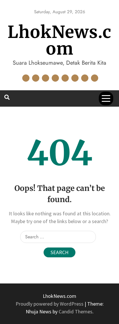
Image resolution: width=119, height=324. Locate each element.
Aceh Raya (25, 78)
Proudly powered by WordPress (50, 303)
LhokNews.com (59, 40)
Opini (84, 78)
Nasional (75, 78)
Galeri (45, 78)
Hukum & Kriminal (55, 78)
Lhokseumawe (65, 78)
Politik (94, 78)
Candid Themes (75, 311)
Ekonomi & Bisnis (35, 78)
